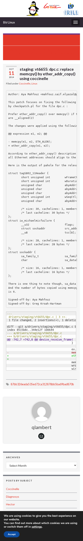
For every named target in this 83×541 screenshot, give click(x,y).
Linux (34, 83)
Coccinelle (24, 83)
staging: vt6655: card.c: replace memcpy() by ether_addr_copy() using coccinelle (44, 40)
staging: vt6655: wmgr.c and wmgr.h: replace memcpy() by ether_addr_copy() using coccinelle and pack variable (41, 51)
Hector (10, 504)
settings (37, 527)
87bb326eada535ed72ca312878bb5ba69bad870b (42, 384)
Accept (12, 534)
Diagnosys (12, 496)
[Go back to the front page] (41, 8)
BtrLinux (9, 22)
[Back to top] (74, 532)
